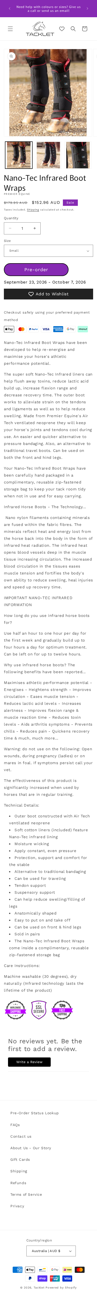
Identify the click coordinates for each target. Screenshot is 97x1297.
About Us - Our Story (30, 1148)
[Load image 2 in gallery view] (48, 155)
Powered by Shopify (61, 1287)
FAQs (15, 1125)
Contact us (21, 1136)
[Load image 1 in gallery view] (18, 155)
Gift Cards (20, 1159)
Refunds (18, 1183)
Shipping (33, 209)
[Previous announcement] (9, 8)
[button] (10, 28)
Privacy (17, 1206)
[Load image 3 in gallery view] (78, 155)
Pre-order (36, 269)
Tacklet (39, 1287)
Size (7, 241)
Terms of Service (26, 1194)
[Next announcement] (87, 8)
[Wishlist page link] (61, 28)
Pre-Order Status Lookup (34, 1113)
